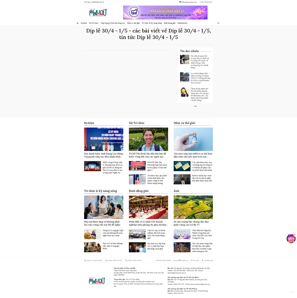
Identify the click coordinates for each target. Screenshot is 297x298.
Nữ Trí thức (93, 23)
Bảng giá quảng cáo (189, 2)
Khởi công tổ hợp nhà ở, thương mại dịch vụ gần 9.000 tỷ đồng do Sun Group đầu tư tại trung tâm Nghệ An (112, 167)
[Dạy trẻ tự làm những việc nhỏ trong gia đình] (92, 247)
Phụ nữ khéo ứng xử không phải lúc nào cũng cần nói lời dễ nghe (102, 223)
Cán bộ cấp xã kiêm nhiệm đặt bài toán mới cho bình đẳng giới (156, 234)
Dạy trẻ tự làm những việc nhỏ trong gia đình (112, 246)
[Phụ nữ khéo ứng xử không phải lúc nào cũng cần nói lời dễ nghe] (103, 207)
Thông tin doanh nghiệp (163, 260)
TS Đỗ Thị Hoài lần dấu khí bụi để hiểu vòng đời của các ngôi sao (147, 155)
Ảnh (176, 191)
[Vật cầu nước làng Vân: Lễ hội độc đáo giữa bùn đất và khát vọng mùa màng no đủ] (182, 247)
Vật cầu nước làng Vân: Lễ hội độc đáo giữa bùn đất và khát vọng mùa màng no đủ (202, 247)
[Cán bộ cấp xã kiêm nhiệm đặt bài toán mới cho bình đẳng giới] (137, 234)
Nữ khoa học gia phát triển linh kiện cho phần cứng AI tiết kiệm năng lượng (157, 179)
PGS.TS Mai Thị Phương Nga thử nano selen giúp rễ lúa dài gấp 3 (157, 166)
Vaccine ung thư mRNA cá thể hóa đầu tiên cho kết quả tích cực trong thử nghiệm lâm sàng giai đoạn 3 (193, 158)
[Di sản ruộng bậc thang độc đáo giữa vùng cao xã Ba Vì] (193, 207)
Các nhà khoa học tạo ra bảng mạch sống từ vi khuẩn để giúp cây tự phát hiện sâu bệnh (202, 166)
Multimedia (182, 23)
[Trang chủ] (78, 23)
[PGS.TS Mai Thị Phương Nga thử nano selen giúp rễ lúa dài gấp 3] (137, 166)
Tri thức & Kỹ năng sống (152, 23)
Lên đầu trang (208, 260)
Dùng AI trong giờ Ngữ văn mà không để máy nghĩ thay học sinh (113, 233)
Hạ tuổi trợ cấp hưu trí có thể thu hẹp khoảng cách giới (156, 246)
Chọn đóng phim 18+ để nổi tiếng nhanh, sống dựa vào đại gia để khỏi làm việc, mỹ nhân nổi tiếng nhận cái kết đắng (200, 94)
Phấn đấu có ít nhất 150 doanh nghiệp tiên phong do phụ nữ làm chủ (147, 224)
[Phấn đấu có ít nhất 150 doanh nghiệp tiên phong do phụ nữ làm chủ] (148, 207)
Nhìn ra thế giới (133, 23)
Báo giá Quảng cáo (180, 260)
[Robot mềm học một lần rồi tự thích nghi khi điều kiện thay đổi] (182, 179)
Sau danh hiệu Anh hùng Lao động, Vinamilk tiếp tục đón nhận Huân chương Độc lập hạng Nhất (103, 156)
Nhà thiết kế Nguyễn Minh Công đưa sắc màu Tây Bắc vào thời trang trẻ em (202, 234)
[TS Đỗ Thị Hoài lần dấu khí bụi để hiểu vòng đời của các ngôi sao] (148, 139)
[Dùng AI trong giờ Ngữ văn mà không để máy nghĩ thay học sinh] (92, 234)
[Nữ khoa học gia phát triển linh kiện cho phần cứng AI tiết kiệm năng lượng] (137, 179)
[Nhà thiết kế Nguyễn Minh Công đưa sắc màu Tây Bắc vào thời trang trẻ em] (182, 234)
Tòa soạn (196, 260)
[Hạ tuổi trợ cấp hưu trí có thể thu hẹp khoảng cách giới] (137, 247)
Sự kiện (84, 23)
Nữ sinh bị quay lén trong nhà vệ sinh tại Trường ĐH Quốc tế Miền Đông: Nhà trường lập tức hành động (200, 62)
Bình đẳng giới (169, 23)
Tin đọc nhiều (189, 51)
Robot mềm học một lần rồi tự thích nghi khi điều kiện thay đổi (202, 178)
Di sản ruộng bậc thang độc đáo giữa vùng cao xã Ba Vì (191, 223)
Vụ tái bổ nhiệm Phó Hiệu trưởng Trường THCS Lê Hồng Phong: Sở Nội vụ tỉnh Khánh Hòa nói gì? (200, 78)
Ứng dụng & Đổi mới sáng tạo (113, 23)
